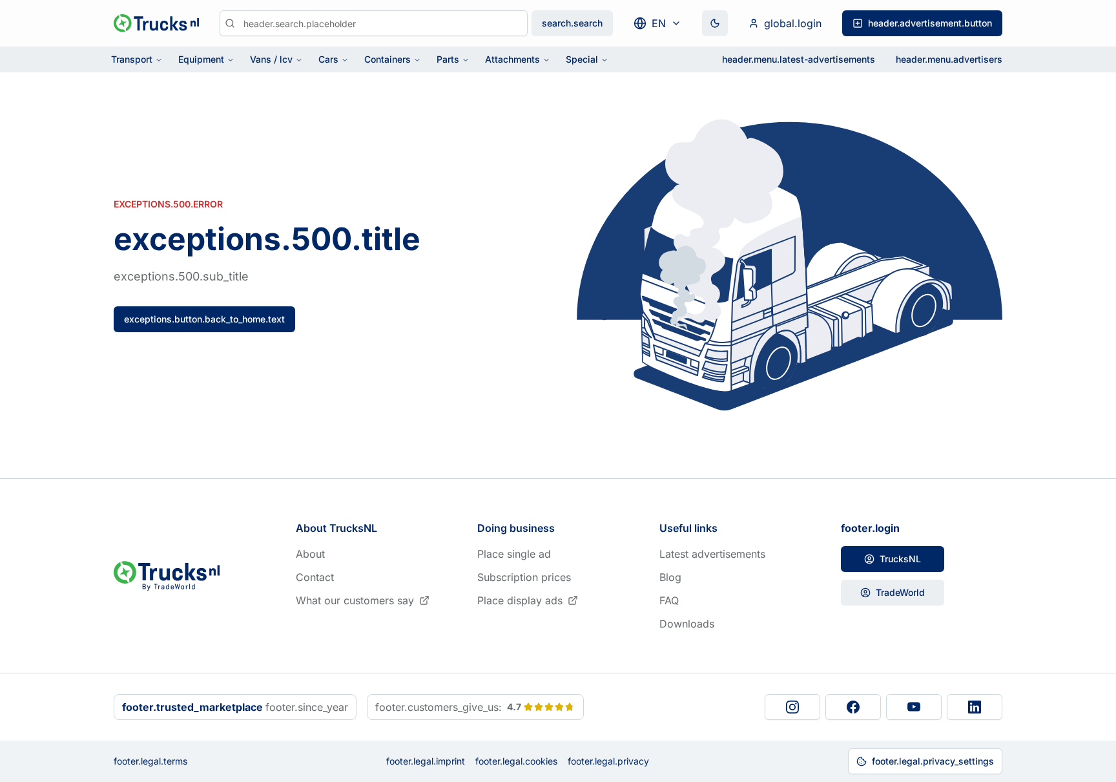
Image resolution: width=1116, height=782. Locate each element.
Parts (448, 59)
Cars (328, 59)
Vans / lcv (271, 59)
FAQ (669, 600)
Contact (315, 577)
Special (582, 59)
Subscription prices (524, 577)
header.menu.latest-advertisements (798, 59)
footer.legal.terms (150, 761)
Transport (131, 59)
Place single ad (514, 553)
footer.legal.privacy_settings (933, 761)
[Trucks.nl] (156, 23)
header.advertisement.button (930, 22)
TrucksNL (900, 558)
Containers (387, 59)
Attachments (512, 59)
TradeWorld (900, 592)
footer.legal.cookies (516, 761)
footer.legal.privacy (608, 761)
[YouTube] (914, 707)
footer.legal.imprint (425, 761)
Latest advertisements (712, 553)
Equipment (201, 59)
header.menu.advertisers (949, 59)
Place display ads (520, 600)
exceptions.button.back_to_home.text (204, 318)
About (310, 553)
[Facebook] (853, 707)
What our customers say (355, 600)
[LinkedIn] (974, 707)
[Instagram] (792, 707)
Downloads (686, 623)
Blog (670, 577)
